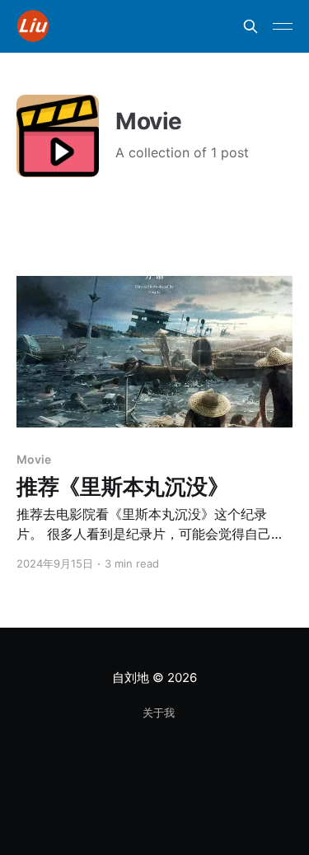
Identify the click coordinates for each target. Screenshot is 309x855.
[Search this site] (250, 26)
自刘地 (130, 677)
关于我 (159, 712)
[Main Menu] (282, 26)
